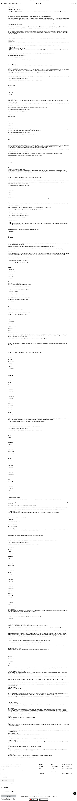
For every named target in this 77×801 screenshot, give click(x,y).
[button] (11, 784)
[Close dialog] (16, 791)
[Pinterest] (4, 787)
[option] (38, 1)
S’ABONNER (9, 796)
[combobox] (33, 799)
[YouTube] (7, 787)
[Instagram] (1, 787)
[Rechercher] (70, 3)
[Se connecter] (71, 3)
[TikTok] (6, 787)
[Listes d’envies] (73, 3)
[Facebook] (2, 787)
